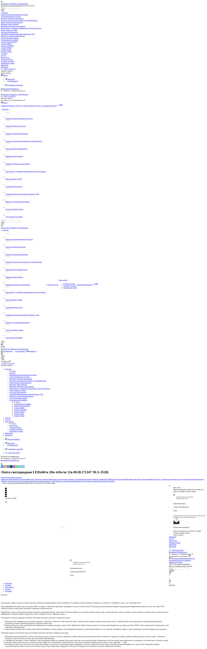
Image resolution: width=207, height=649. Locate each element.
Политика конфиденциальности (183, 558)
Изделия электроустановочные (39, 479)
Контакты (172, 546)
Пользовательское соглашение (180, 560)
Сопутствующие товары (88, 481)
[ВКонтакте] (2, 466)
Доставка (8, 591)
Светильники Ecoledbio (22, 404)
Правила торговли (176, 562)
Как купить (13, 425)
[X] (11, 466)
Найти (172, 570)
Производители (174, 543)
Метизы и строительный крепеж (68, 481)
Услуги (171, 539)
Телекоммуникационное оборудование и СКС (39, 481)
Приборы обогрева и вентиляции (139, 479)
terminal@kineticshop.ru (10, 89)
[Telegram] (23, 466)
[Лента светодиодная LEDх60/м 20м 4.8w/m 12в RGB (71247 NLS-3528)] (85, 529)
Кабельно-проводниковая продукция (14, 479)
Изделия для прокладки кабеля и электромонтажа (69, 479)
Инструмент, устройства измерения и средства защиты (171, 479)
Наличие (8, 583)
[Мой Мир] (8, 466)
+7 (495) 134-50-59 (8, 69)
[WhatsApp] (17, 466)
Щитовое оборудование (118, 479)
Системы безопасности (13, 481)
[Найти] (2, 10)
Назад (14, 371)
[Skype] (20, 466)
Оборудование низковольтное (98, 479)
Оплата (8, 589)
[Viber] (14, 466)
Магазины (172, 545)
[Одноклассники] (5, 466)
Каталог (12, 373)
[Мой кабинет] (2, 345)
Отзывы (8, 585)
